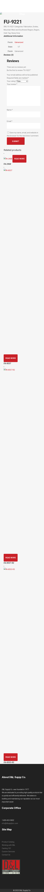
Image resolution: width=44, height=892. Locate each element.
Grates (35, 27)
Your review (12, 84)
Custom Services (8, 852)
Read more (19, 159)
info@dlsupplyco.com (10, 823)
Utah (5, 33)
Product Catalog (8, 842)
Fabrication (28, 27)
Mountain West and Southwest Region (18, 30)
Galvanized (19, 42)
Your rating (12, 81)
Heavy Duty (15, 33)
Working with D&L (8, 845)
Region (36, 30)
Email (9, 121)
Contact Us (6, 855)
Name (10, 110)
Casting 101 (6, 848)
